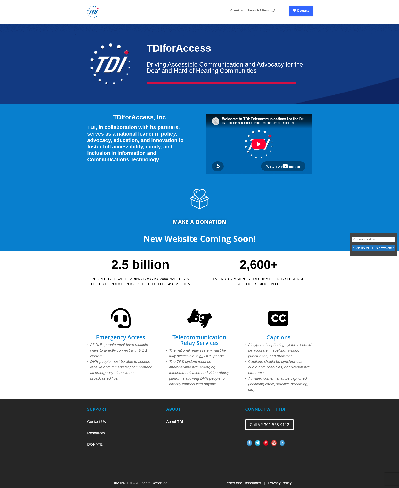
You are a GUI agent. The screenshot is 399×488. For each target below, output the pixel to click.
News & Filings (258, 10)
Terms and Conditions (243, 483)
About (234, 10)
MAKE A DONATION (199, 222)
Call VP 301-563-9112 (269, 424)
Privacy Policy (280, 483)
